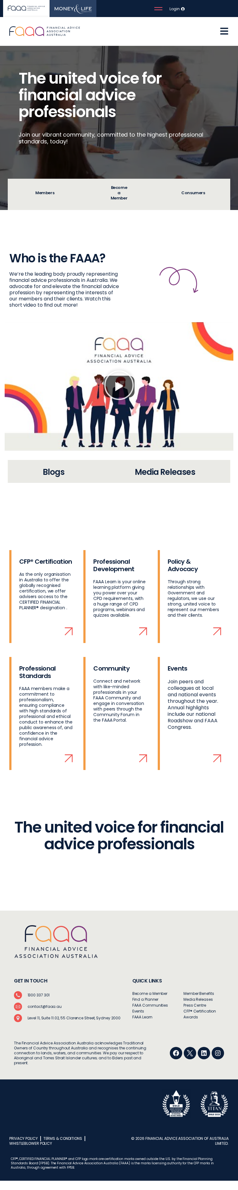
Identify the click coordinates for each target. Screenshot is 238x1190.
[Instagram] (218, 1053)
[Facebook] (176, 1053)
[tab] (45, 194)
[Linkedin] (204, 1053)
